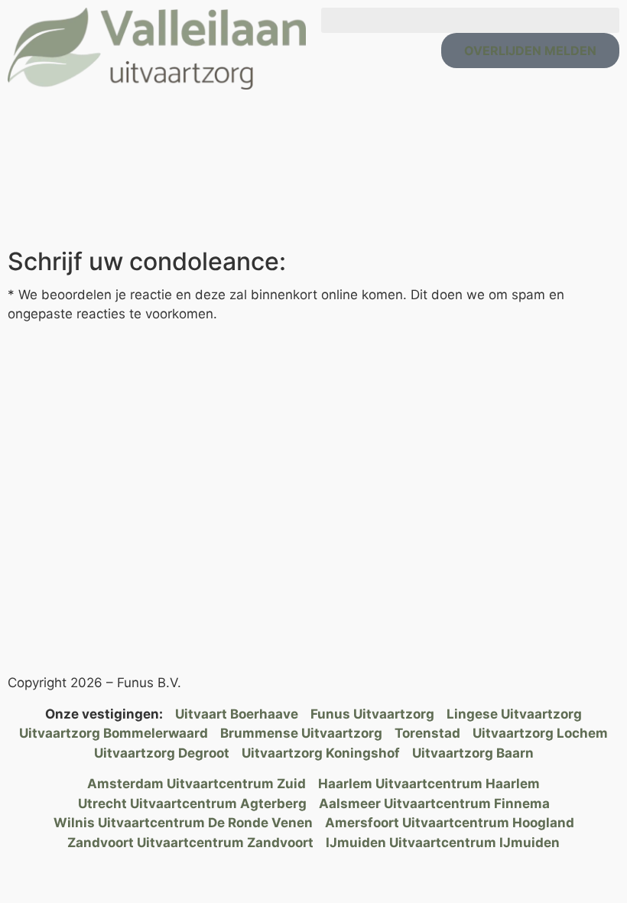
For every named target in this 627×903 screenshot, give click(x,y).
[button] (470, 20)
